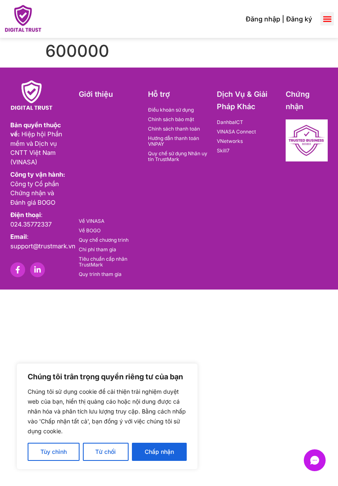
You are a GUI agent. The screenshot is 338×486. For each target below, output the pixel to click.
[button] (327, 19)
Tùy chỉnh (53, 451)
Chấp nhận (159, 451)
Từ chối (105, 451)
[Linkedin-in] (37, 269)
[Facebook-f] (17, 269)
